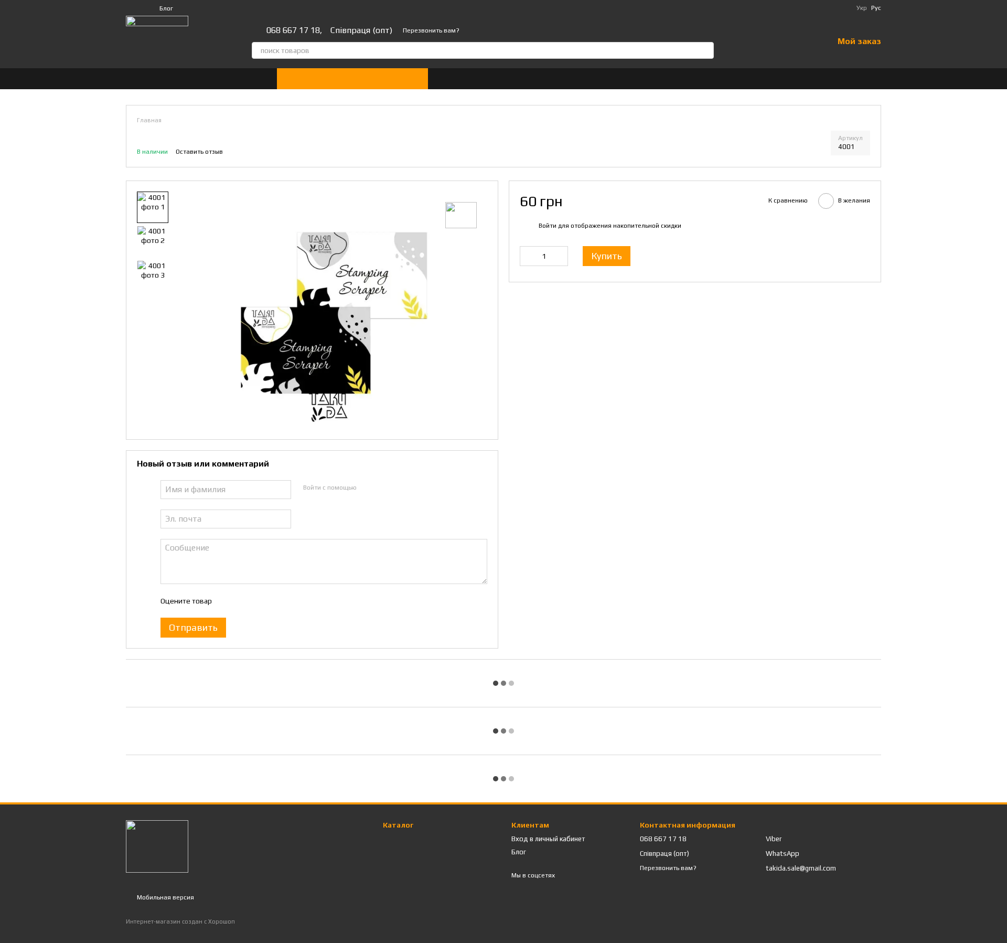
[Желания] (797, 42)
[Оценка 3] (262, 601)
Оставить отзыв (199, 151)
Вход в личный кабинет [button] (548, 839)
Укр (861, 8)
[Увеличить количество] (560, 256)
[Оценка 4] (279, 601)
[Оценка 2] (245, 601)
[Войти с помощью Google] (384, 488)
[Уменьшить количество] (527, 256)
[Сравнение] (770, 42)
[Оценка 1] (228, 601)
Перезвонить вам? (431, 30)
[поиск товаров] (705, 50)
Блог (166, 8)
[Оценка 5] (295, 601)
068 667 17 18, (294, 30)
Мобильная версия (164, 897)
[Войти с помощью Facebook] (367, 488)
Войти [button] (547, 225)
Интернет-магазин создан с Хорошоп (180, 921)
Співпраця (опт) (361, 30)
